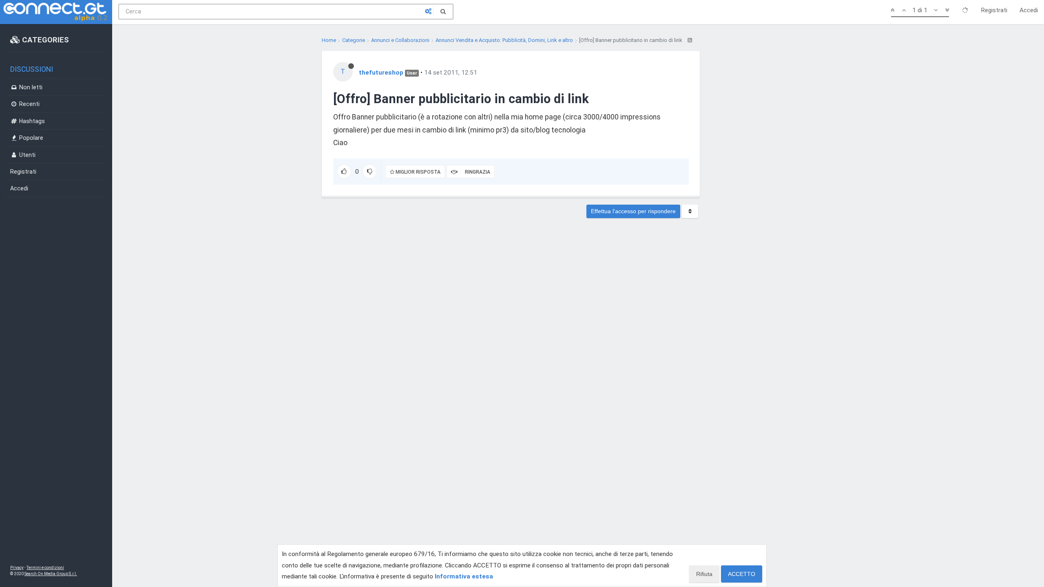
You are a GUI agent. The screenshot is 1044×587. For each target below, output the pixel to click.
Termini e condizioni (45, 567)
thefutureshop (381, 72)
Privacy (17, 567)
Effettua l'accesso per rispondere (633, 211)
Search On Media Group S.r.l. (50, 574)
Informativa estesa (464, 576)
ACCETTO (741, 574)
